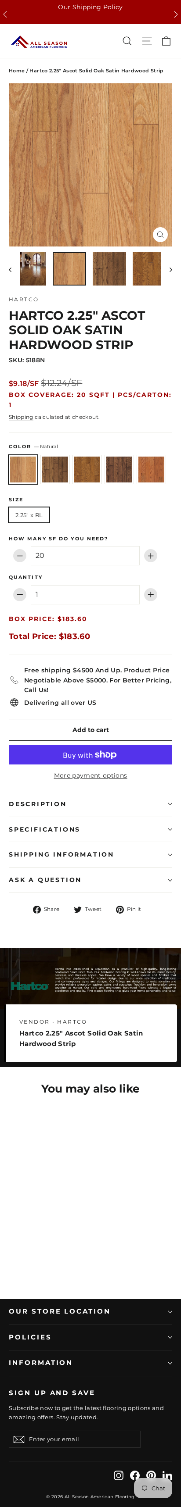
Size (16, 500)
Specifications (44, 829)
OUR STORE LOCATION (60, 1311)
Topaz (151, 469)
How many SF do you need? (58, 539)
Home (17, 71)
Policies (30, 1337)
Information (41, 1363)
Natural (23, 469)
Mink (119, 469)
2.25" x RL (29, 514)
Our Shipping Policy (90, 7)
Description (38, 804)
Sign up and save (52, 1393)
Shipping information (61, 854)
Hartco (24, 299)
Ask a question (45, 880)
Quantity (26, 577)
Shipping (21, 417)
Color (33, 447)
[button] (5, 14)
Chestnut (87, 469)
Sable (55, 469)
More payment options (90, 775)
